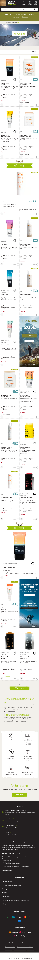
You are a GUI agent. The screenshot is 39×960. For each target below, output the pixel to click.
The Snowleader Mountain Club (11, 885)
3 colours (27, 102)
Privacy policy (8, 950)
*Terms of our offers (10, 947)
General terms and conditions (25, 947)
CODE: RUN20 (16, 17)
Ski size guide (6, 896)
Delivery (4, 889)
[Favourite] (1, 104)
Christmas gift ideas (27, 958)
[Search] (36, 7)
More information (7, 870)
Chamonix (12, 853)
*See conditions (29, 364)
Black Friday (17, 958)
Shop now (25, 17)
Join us (4, 904)
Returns (4, 892)
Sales (10, 958)
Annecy (4, 853)
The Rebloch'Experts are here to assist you (15, 900)
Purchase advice (7, 881)
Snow (6, 22)
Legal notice (30, 950)
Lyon (18, 853)
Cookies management (20, 950)
